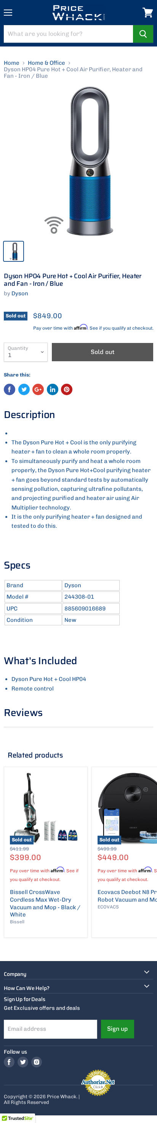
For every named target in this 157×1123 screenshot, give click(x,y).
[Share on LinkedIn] (52, 389)
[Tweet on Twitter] (24, 389)
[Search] (143, 34)
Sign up (117, 1028)
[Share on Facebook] (9, 389)
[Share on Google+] (38, 389)
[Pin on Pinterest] (66, 389)
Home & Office (46, 63)
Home (11, 63)
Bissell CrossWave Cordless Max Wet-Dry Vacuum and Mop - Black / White (45, 903)
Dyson (19, 293)
